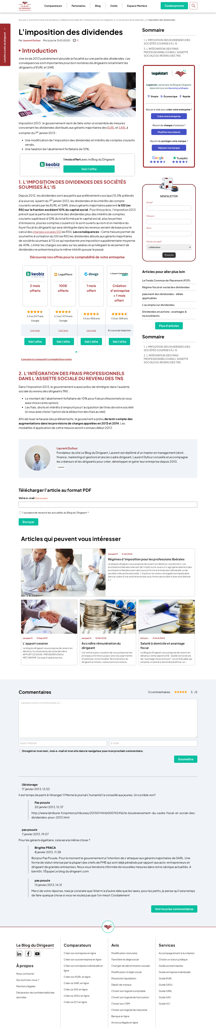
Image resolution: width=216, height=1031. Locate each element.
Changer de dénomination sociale (130, 965)
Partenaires (78, 5)
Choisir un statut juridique (173, 959)
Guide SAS (165, 997)
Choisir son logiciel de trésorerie (129, 1009)
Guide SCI (164, 1003)
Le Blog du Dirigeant (25, 5)
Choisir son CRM (120, 1003)
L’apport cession (35, 643)
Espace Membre (137, 5)
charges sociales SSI (47, 232)
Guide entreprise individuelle (175, 971)
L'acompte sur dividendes (158, 305)
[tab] (76, 352)
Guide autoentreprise (171, 965)
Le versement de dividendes (130, 20)
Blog (98, 5)
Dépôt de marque (121, 984)
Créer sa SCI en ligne (75, 1001)
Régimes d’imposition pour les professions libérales (146, 559)
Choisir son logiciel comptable (128, 990)
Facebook (28, 954)
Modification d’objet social (126, 971)
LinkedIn (61, 467)
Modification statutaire (124, 953)
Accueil (22, 20)
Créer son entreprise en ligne (80, 953)
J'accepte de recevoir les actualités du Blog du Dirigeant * (55, 512)
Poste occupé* (154, 241)
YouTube (37, 954)
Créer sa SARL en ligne (76, 982)
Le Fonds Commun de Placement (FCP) (166, 280)
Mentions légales (25, 986)
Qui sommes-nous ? (27, 979)
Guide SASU (166, 984)
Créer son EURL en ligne (77, 976)
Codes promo (174, 5)
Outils (113, 5)
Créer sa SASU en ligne (76, 995)
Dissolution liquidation (123, 978)
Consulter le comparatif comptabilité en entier (46, 359)
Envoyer (28, 522)
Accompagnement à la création (177, 953)
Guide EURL (165, 978)
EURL (111, 127)
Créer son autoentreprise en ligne (82, 959)
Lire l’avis (35, 330)
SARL (122, 127)
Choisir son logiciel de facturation (130, 997)
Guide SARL (165, 990)
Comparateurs (53, 5)
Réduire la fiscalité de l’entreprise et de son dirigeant (87, 20)
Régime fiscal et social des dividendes (166, 287)
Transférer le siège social (125, 959)
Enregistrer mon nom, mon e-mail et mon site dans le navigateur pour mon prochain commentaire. (83, 751)
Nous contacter (25, 973)
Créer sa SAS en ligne (76, 989)
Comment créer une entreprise (44, 20)
